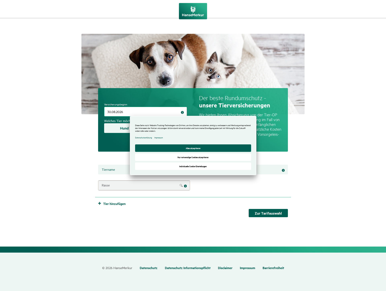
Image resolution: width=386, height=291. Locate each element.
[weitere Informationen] (182, 112)
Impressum (247, 267)
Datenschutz (148, 267)
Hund (124, 128)
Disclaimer (225, 267)
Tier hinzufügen (114, 203)
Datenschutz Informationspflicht (187, 267)
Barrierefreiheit (273, 267)
